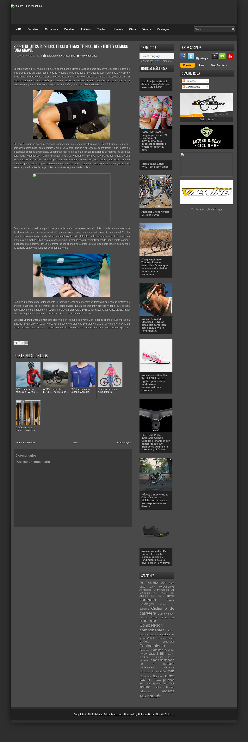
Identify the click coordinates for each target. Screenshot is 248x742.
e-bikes (165, 634)
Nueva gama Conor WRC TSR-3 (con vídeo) (155, 165)
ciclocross (167, 617)
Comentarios (192, 86)
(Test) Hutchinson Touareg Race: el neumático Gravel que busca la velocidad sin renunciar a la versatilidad (154, 267)
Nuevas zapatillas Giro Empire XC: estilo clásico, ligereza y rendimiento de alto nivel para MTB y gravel (155, 557)
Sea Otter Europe (150, 683)
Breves (170, 595)
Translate (166, 60)
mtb (170, 671)
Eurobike (144, 650)
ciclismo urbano (149, 617)
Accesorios (166, 586)
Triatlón (101, 29)
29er (164, 582)
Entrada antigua (123, 442)
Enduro (145, 641)
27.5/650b (152, 582)
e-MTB (152, 638)
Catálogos (163, 29)
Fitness (143, 654)
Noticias (145, 676)
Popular (187, 65)
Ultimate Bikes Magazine (108, 714)
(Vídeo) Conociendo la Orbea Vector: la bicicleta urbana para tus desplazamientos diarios (154, 500)
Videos (146, 29)
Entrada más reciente (25, 442)
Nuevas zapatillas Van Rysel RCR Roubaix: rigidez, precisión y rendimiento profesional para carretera (154, 383)
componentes (152, 630)
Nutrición (158, 676)
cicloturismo (148, 621)
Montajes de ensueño (153, 671)
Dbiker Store (207, 119)
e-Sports (169, 638)
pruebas (168, 680)
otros (169, 676)
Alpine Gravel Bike (163, 593)
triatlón (158, 687)
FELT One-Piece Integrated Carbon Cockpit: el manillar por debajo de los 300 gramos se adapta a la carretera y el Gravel (155, 442)
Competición (151, 625)
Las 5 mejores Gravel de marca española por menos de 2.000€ (155, 84)
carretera (148, 599)
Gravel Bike (69, 55)
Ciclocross (51, 29)
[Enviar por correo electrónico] (15, 343)
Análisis (85, 29)
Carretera (33, 29)
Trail (172, 683)
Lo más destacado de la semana (157, 661)
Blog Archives (219, 65)
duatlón (154, 634)
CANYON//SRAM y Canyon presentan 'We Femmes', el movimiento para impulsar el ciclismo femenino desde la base (154, 141)
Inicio (75, 442)
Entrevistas (168, 641)
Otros (132, 29)
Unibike (170, 687)
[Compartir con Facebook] (26, 343)
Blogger (219, 209)
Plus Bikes (154, 680)
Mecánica (169, 667)
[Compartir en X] (23, 343)
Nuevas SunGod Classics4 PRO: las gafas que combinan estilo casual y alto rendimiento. (153, 325)
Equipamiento (54, 55)
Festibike (169, 650)
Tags (201, 65)
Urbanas (118, 29)
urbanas (145, 691)
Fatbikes (157, 650)
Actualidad (145, 589)
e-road (161, 638)
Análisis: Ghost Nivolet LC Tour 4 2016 (155, 213)
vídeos (168, 691)
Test (165, 683)
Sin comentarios (88, 55)
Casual (170, 600)
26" (142, 582)
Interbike (144, 657)
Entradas (190, 80)
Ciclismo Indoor (166, 613)
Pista (142, 680)
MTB (18, 29)
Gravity (171, 654)
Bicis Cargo (157, 596)
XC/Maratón (151, 696)
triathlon (145, 687)
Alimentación (161, 589)
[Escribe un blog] (19, 343)
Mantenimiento (148, 667)
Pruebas (69, 29)
